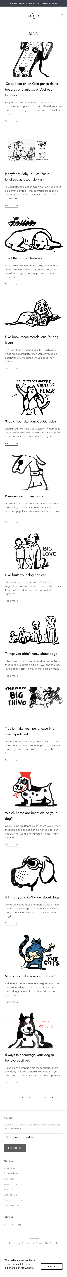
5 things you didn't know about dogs (32, 897)
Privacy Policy (11, 1205)
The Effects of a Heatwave (23, 258)
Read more (11, 121)
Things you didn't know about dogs (31, 653)
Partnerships (11, 1173)
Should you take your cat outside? (30, 975)
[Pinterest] (19, 1225)
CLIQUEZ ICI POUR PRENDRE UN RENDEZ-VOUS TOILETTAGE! (33, 3)
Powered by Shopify (47, 1243)
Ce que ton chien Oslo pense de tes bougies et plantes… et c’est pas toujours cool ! (32, 89)
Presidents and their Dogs (24, 496)
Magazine (9, 1168)
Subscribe (15, 1148)
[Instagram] (12, 1225)
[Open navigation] (4, 16)
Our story (9, 1178)
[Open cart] (63, 15)
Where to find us (13, 1184)
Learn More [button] (11, 1272)
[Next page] (52, 1097)
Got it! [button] (51, 1266)
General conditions (15, 1200)
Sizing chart (10, 1189)
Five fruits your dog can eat (25, 574)
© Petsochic (34, 1238)
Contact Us (10, 1194)
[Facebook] (5, 1225)
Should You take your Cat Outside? (30, 421)
